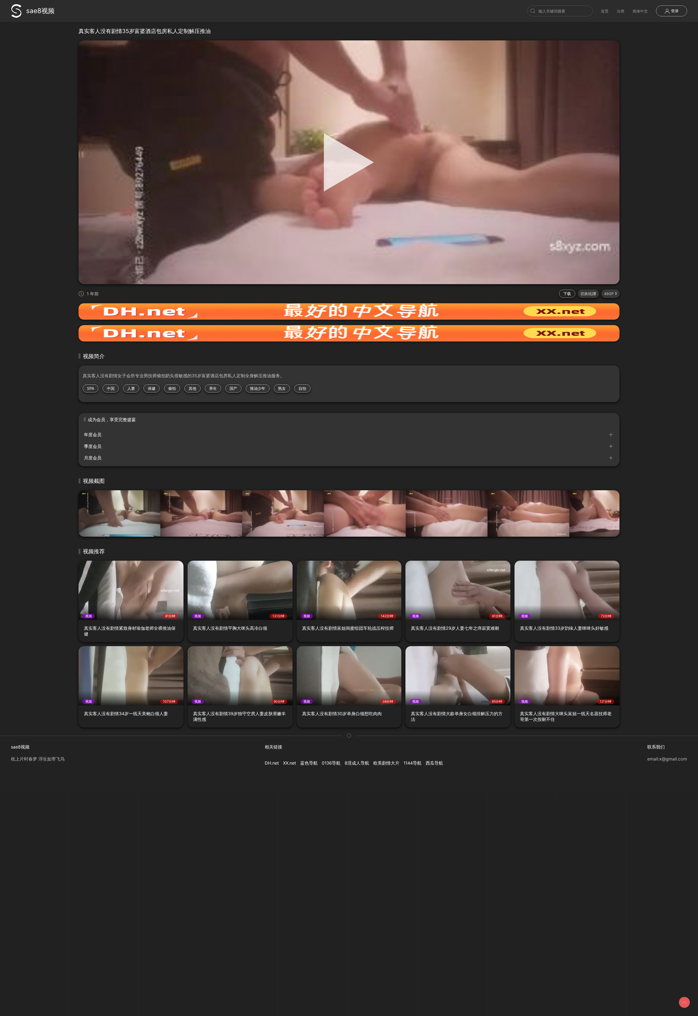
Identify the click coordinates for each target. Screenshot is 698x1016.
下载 (567, 293)
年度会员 (92, 434)
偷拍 (172, 388)
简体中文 (640, 11)
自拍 (302, 388)
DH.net (272, 763)
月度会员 (92, 458)
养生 (213, 388)
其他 (192, 388)
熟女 (282, 388)
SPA (90, 388)
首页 (605, 11)
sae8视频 (40, 11)
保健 (151, 388)
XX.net (289, 763)
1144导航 (413, 763)
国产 (233, 388)
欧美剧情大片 (386, 763)
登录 (674, 10)
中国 (111, 388)
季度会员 (92, 446)
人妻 (131, 388)
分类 (620, 11)
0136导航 (331, 763)
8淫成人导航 (357, 763)
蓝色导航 (309, 763)
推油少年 (257, 388)
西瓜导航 (434, 763)
